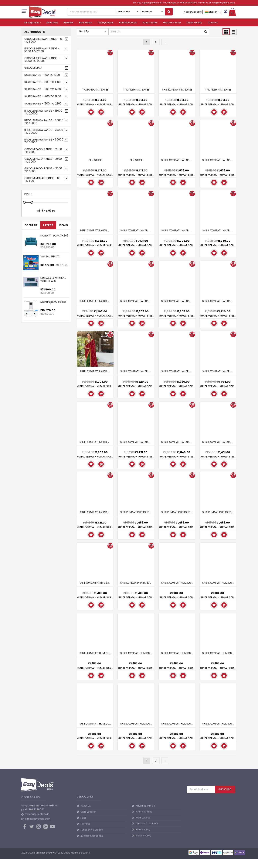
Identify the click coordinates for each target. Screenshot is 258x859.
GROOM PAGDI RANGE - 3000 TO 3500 (43, 170)
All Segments (31, 22)
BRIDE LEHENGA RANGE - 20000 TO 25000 (43, 122)
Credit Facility (194, 22)
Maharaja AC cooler (53, 302)
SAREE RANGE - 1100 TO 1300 (42, 75)
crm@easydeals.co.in (223, 2)
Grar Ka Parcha (172, 22)
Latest (48, 225)
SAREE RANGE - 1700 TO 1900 (42, 96)
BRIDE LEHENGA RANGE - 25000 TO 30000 (43, 131)
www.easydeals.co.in (37, 814)
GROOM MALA (33, 67)
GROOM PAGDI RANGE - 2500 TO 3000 (43, 160)
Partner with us (144, 811)
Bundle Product (128, 22)
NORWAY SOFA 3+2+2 (54, 235)
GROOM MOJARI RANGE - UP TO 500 (42, 179)
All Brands (52, 22)
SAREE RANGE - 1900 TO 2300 (43, 103)
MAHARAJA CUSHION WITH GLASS (53, 279)
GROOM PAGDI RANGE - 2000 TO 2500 (43, 151)
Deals (63, 225)
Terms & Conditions (147, 823)
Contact (212, 22)
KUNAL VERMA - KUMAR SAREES (96, 104)
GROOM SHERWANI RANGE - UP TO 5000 (43, 40)
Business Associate (91, 835)
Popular (31, 225)
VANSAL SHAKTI (49, 256)
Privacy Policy (143, 835)
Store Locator (150, 22)
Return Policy (143, 829)
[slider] (48, 239)
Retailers (68, 22)
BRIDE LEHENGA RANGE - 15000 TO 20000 (43, 112)
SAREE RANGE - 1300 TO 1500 (42, 82)
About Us (85, 806)
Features (85, 823)
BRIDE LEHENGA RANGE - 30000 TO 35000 (43, 141)
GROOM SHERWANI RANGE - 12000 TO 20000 (41, 59)
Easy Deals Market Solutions (74, 852)
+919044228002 (188, 2)
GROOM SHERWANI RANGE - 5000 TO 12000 (41, 50)
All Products (34, 32)
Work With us (143, 817)
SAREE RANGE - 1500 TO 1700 (42, 89)
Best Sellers (85, 22)
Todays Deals (106, 22)
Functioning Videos (91, 829)
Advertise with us (145, 805)
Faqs (83, 817)
